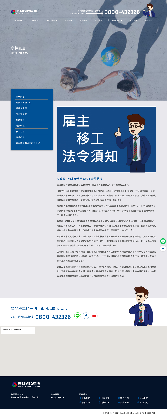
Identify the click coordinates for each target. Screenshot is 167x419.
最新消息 (116, 20)
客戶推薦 (20, 137)
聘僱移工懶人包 (23, 102)
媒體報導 (20, 119)
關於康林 (18, 20)
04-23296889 (57, 397)
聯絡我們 (148, 20)
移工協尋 (20, 131)
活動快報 (20, 125)
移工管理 (68, 20)
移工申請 (51, 20)
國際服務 (83, 20)
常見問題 (133, 20)
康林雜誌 (98, 20)
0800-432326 (122, 11)
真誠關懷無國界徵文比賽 (28, 143)
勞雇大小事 (21, 108)
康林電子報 (21, 113)
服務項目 (36, 20)
